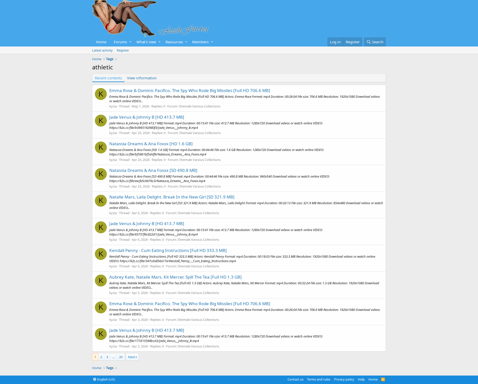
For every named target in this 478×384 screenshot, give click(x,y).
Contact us (295, 379)
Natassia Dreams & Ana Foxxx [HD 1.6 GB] (151, 143)
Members (200, 41)
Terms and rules (318, 379)
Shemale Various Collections (199, 106)
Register (123, 50)
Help (361, 379)
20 (120, 357)
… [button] (113, 357)
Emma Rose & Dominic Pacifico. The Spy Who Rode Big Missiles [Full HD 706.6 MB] (189, 90)
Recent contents (108, 77)
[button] (130, 42)
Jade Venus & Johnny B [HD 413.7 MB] (146, 117)
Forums (120, 41)
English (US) (105, 379)
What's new (146, 41)
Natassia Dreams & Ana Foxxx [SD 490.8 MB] (153, 170)
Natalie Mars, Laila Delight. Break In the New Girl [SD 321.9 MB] (172, 197)
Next (131, 357)
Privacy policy (344, 379)
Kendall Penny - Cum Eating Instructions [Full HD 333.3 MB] (168, 250)
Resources (174, 41)
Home (101, 41)
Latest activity (102, 50)
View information (142, 77)
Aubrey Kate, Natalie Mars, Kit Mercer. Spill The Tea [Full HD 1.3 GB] (175, 277)
